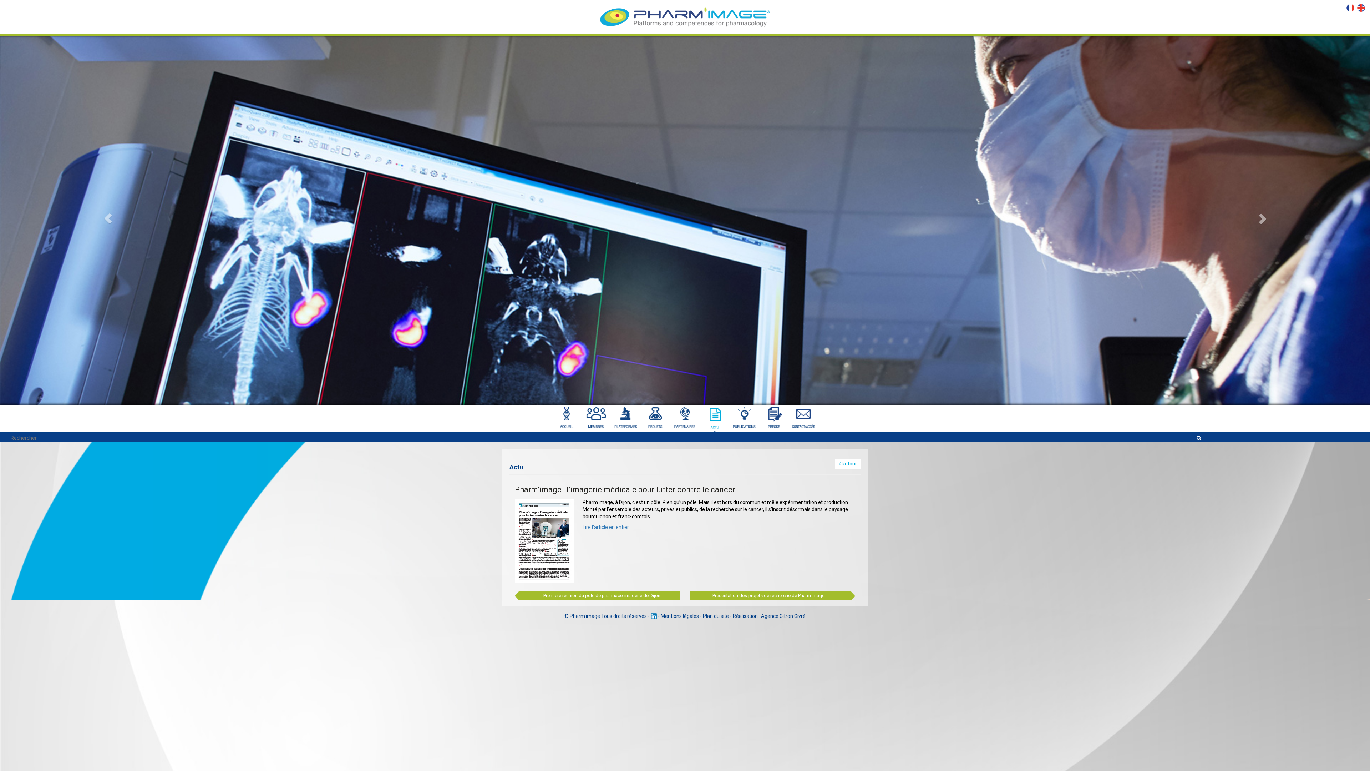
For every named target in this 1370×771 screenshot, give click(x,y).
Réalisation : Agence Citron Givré (769, 616)
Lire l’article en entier (606, 527)
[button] (103, 202)
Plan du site (716, 616)
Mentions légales (680, 616)
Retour (849, 464)
